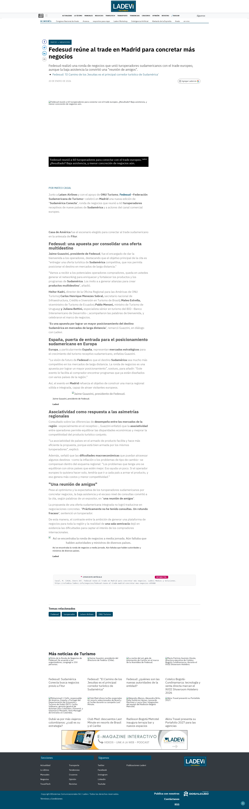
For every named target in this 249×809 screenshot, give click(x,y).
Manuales (89, 16)
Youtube (101, 784)
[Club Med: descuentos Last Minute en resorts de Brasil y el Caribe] (105, 707)
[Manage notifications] (243, 803)
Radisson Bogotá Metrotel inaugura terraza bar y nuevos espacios (142, 722)
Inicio (53, 42)
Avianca (86, 21)
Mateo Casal (62, 188)
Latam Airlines (87, 614)
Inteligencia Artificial (139, 21)
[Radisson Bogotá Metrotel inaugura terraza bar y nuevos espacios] (143, 707)
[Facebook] (44, 41)
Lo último (78, 16)
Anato (177, 21)
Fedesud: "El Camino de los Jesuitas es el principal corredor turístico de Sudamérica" (105, 684)
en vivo (186, 21)
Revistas (165, 16)
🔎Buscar (175, 16)
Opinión (155, 16)
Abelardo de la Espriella (161, 21)
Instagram (103, 774)
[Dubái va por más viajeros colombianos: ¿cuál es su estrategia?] (66, 707)
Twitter (101, 765)
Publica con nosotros (166, 793)
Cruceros (146, 16)
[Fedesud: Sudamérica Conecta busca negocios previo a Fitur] (66, 667)
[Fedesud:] (105, 667)
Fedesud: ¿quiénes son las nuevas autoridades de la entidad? (143, 682)
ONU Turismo (105, 614)
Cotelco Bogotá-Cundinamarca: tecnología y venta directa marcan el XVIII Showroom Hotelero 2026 (182, 686)
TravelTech (110, 16)
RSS (177, 804)
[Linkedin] (44, 53)
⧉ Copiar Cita (161, 577)
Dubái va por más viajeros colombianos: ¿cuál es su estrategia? (65, 722)
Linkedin (102, 779)
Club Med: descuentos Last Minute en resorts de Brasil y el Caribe (105, 722)
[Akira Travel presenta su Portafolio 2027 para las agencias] (182, 707)
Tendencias (135, 16)
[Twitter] (44, 47)
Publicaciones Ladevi (136, 765)
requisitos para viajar (101, 21)
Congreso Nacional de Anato (67, 21)
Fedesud (125, 194)
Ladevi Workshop (120, 21)
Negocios (99, 16)
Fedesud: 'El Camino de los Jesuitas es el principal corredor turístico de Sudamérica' (106, 74)
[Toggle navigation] (45, 15)
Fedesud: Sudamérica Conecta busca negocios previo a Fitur (64, 682)
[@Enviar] (44, 59)
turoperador (69, 614)
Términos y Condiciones (51, 798)
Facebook (102, 770)
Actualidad (67, 16)
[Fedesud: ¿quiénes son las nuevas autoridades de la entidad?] (143, 667)
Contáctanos (171, 799)
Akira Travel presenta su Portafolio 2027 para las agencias (180, 722)
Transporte (122, 16)
